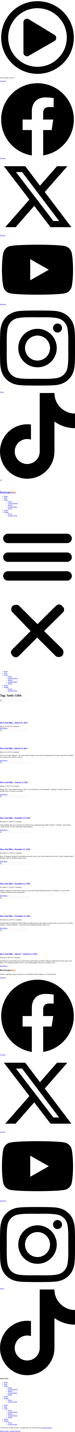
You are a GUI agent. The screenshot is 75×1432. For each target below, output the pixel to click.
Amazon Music (12, 507)
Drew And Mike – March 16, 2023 (13, 723)
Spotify (10, 508)
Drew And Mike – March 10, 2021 (13, 748)
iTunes (10, 501)
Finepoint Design (47, 1428)
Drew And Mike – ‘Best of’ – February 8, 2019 (18, 954)
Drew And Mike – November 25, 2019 (15, 916)
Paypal (10, 514)
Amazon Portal (12, 515)
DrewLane (8, 492)
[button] (37, 593)
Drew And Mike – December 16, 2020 (15, 818)
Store (5, 498)
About (6, 510)
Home (6, 496)
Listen (6, 500)
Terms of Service (15, 1431)
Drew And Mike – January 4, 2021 (14, 782)
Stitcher (10, 505)
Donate (6, 512)
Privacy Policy (4, 1431)
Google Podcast (13, 503)
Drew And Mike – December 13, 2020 (15, 884)
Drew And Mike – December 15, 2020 (15, 849)
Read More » (4, 728)
